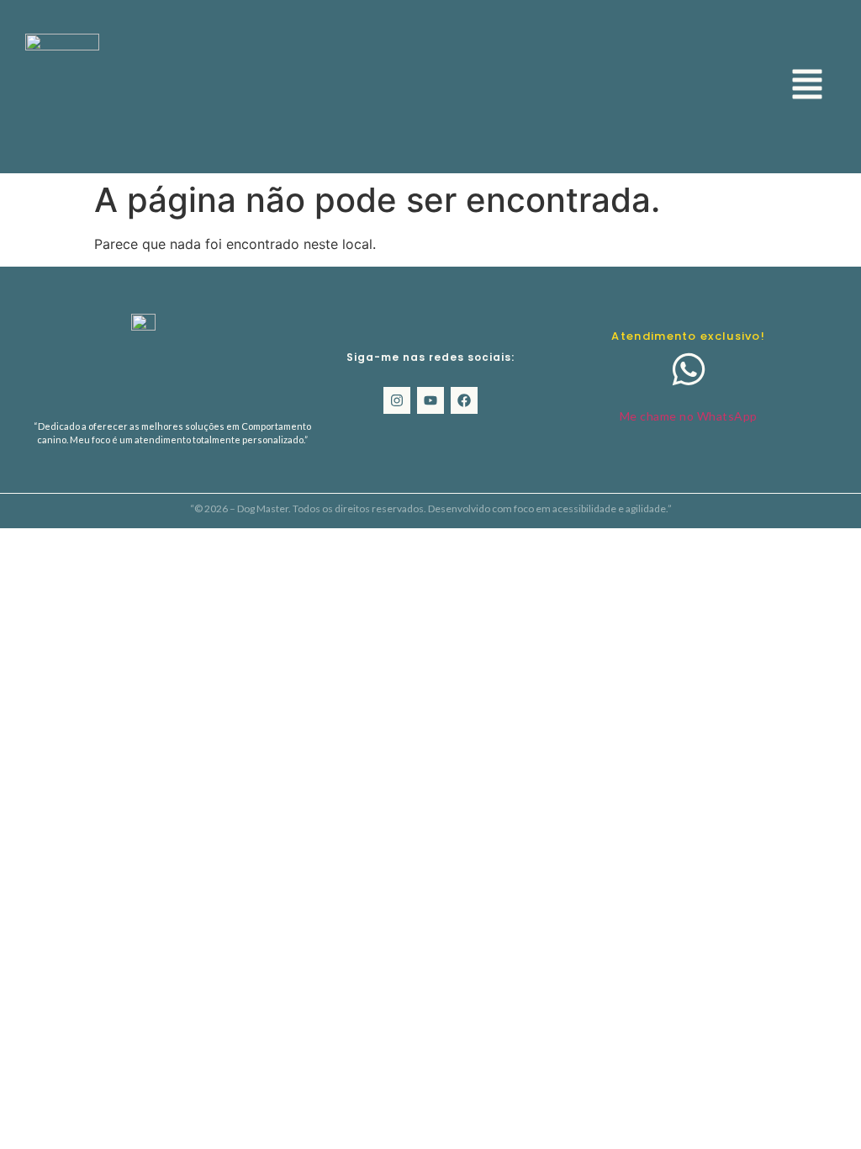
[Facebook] (464, 400)
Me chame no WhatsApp (689, 416)
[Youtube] (430, 400)
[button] (807, 87)
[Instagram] (396, 400)
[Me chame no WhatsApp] (688, 369)
